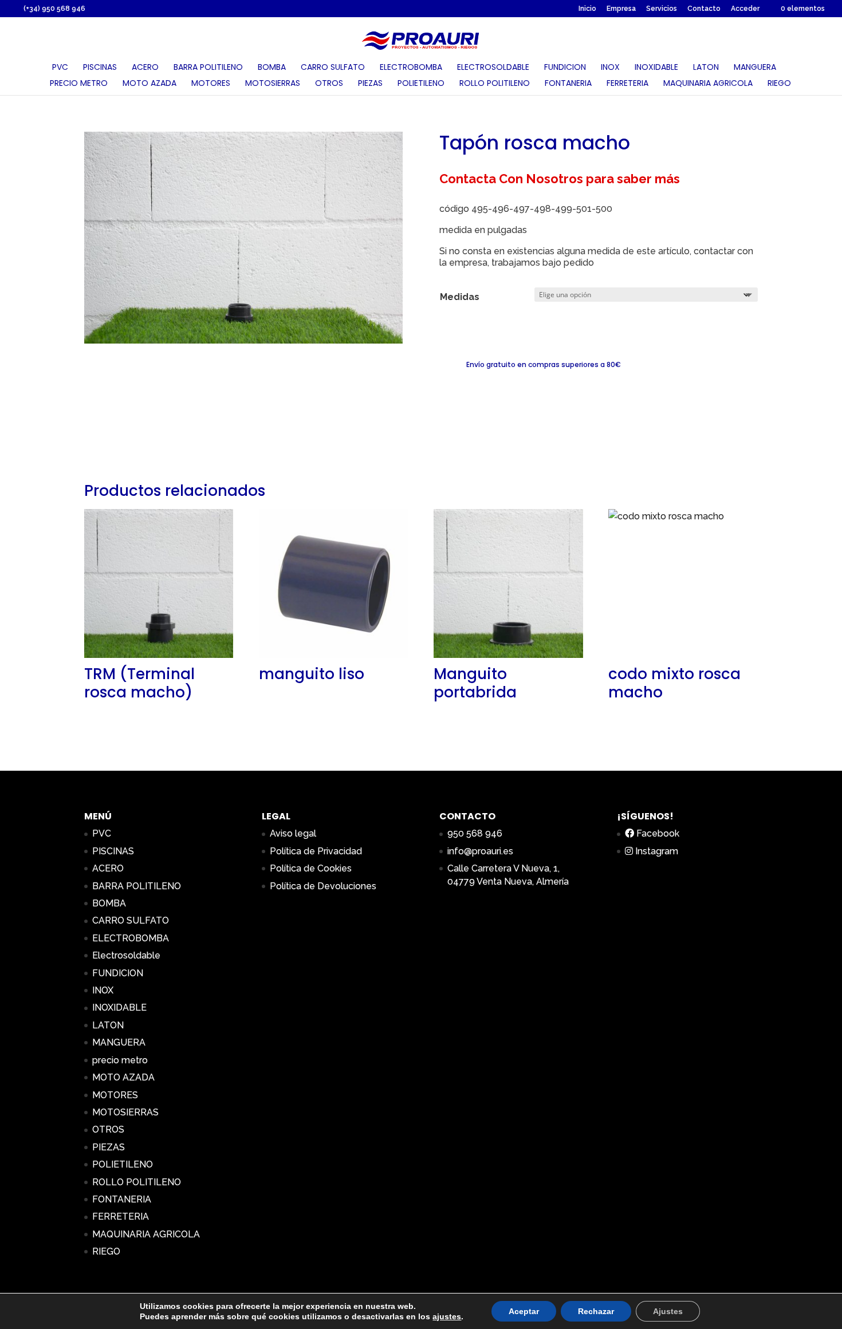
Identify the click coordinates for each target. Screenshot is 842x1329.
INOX (610, 68)
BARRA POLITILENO (208, 68)
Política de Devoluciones (323, 886)
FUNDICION (565, 68)
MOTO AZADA (149, 84)
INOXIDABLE (656, 68)
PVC (60, 68)
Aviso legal (293, 833)
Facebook (656, 833)
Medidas (459, 296)
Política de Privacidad (316, 851)
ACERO (145, 68)
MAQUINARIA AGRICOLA (708, 84)
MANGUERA (755, 68)
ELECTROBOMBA (411, 68)
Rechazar (596, 1311)
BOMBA (272, 68)
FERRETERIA (627, 84)
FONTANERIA (568, 84)
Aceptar (524, 1311)
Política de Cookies (311, 868)
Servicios (661, 9)
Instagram (655, 851)
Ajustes (668, 1311)
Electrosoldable (493, 68)
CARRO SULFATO (333, 68)
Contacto (704, 9)
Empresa (621, 9)
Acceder (745, 9)
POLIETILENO (421, 84)
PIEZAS (370, 84)
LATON (706, 68)
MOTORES (210, 84)
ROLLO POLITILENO (494, 84)
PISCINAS (100, 68)
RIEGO (779, 84)
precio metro (79, 84)
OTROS (329, 84)
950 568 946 (474, 833)
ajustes (446, 1316)
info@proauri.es (480, 851)
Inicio (587, 9)
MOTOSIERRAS (272, 84)
